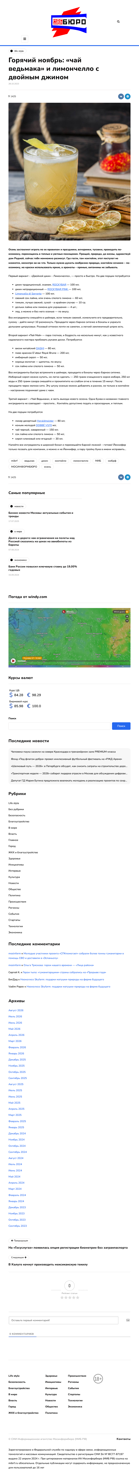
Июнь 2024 (15, 1170)
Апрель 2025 (16, 1109)
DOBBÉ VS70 (44, 425)
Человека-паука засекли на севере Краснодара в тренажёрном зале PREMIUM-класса (63, 751)
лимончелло (80, 460)
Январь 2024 (16, 1201)
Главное (13, 840)
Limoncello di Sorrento (28, 293)
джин (44, 460)
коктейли (60, 460)
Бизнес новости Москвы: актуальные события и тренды (40, 514)
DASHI (40, 348)
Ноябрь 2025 (16, 1065)
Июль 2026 (15, 1016)
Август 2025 (15, 1084)
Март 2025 (15, 1115)
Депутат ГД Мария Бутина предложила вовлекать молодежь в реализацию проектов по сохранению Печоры (71, 780)
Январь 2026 (16, 1053)
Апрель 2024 (16, 1182)
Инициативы (16, 864)
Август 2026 (15, 1010)
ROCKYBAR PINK (58, 289)
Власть (12, 834)
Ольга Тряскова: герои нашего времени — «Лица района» (59, 965)
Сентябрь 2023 (17, 1226)
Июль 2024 (15, 1164)
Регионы (13, 907)
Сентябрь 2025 (17, 1078)
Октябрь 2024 (17, 1146)
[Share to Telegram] (128, 96)
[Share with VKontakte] (121, 96)
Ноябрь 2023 (16, 1213)
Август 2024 (15, 1158)
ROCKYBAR (59, 284)
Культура (14, 877)
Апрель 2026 (16, 1035)
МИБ (98, 460)
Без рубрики (16, 809)
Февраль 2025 (17, 1121)
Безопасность (16, 815)
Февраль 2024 (17, 1195)
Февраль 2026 (17, 1047)
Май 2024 (14, 1176)
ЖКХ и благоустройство (23, 852)
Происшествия (17, 901)
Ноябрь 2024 (16, 1139)
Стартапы (14, 920)
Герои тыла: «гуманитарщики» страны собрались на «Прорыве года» (64, 972)
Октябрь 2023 (17, 1219)
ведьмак (29, 460)
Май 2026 (14, 1029)
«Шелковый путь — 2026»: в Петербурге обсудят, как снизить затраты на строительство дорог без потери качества (71, 766)
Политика (14, 895)
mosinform (14, 953)
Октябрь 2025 (17, 1072)
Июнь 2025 (15, 1096)
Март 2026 (15, 1041)
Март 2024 (15, 1189)
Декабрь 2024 (17, 1133)
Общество (14, 889)
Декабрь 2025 (17, 1059)
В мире (12, 827)
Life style (13, 803)
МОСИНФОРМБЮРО (24, 466)
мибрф (112, 460)
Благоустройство (18, 821)
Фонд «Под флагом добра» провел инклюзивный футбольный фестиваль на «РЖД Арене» (66, 759)
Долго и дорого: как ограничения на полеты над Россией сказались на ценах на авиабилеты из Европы (41, 541)
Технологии (15, 926)
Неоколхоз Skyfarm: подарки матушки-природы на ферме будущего (62, 979)
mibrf (14, 460)
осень (47, 466)
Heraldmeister (45, 421)
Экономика (15, 932)
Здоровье (14, 858)
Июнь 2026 (15, 1022)
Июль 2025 (15, 1090)
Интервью (14, 870)
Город (12, 846)
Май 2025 (14, 1102)
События (13, 914)
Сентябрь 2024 (17, 1152)
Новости (13, 883)
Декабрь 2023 (17, 1207)
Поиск (12, 718)
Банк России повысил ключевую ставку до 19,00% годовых (42, 568)
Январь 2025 (16, 1127)
